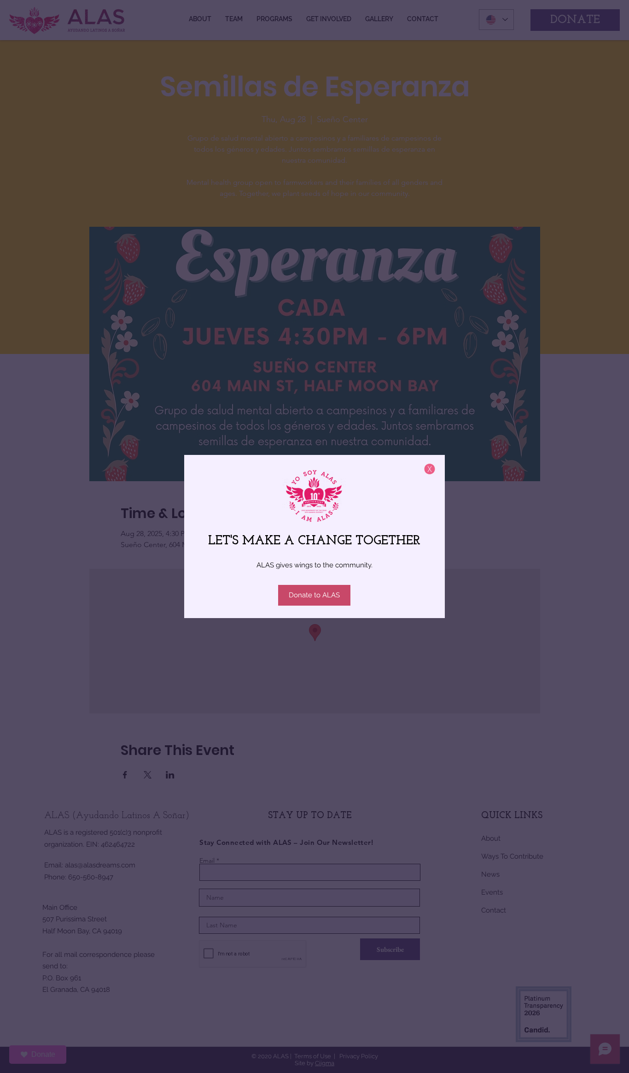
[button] (429, 469)
